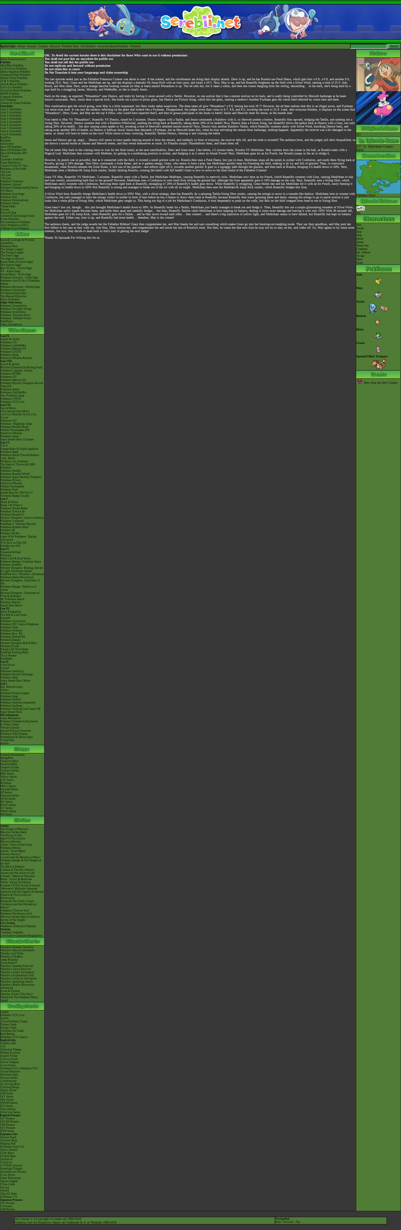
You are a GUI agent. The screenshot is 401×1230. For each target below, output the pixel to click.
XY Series (6, 808)
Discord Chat (8, 212)
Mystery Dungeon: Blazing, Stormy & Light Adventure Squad (21, 569)
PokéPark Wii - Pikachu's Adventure (22, 574)
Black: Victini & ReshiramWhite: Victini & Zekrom (16, 881)
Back (278, 1221)
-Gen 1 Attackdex (11, 109)
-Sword (4, 1187)
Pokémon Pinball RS (12, 636)
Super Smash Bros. (11, 712)
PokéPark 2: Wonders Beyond (18, 524)
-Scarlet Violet (9, 1055)
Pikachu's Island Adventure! (17, 972)
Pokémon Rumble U (12, 514)
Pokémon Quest (9, 436)
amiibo (4, 743)
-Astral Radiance (10, 1071)
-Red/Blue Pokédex (11, 65)
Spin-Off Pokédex (11, 146)
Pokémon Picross (10, 480)
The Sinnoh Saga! (11, 265)
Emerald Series (9, 789)
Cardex (4, 156)
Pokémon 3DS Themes (14, 733)
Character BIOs (9, 761)
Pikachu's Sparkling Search (16, 981)
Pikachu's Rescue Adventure (17, 950)
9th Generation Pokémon (15, 222)
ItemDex (5, 137)
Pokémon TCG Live (12, 401)
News (3, 59)
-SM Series (6, 1093)
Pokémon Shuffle (10, 470)
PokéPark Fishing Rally (14, 652)
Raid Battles (7, 1033)
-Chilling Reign (9, 1087)
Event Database (9, 219)
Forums (31, 46)
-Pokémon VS (8, 1196)
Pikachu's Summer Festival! (17, 966)
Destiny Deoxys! (10, 854)
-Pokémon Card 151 (12, 1146)
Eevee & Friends (10, 991)
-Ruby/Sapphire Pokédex (15, 71)
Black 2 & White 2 (11, 505)
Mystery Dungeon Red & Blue (18, 643)
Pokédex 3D (7, 530)
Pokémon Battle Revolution (17, 577)
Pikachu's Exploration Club (17, 975)
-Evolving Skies (10, 1084)
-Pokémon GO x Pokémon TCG (19, 1068)
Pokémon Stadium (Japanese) (17, 702)
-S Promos (6, 1206)
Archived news (17, 59)
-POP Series (7, 1131)
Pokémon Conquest (12, 520)
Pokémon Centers (10, 184)
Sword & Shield (9, 364)
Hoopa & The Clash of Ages (17, 901)
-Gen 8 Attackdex (11, 131)
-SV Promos (7, 1118)
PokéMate (6, 658)
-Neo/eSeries (8, 1109)
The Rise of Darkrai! (12, 866)
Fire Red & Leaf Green (13, 614)
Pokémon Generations (13, 305)
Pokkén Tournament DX (14, 430)
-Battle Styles (8, 1090)
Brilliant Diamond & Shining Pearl (21, 367)
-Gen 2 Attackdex (11, 112)
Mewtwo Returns (10, 841)
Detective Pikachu (11, 433)
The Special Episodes (13, 293)
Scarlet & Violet (9, 339)
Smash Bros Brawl (11, 605)
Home (21, 46)
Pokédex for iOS (10, 546)
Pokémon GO (8, 342)
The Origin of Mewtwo (14, 829)
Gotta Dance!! (8, 962)
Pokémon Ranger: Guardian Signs (20, 561)
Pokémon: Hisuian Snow (15, 315)
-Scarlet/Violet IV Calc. (14, 165)
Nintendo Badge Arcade (14, 495)
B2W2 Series (8, 805)
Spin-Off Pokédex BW (13, 153)
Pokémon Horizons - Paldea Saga (20, 286)
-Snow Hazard (8, 1149)
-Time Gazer (7, 1184)
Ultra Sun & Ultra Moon (14, 411)
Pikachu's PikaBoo (11, 956)
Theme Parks (8, 206)
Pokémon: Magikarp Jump (16, 423)
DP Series (6, 792)
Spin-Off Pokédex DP (13, 150)
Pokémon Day (8, 197)
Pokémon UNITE (10, 351)
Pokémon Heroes (10, 847)
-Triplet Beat (8, 1156)
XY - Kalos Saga (10, 271)
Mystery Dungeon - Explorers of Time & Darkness (19, 594)
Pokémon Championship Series (19, 187)
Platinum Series (9, 795)
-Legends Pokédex (11, 96)
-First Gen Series (10, 1112)
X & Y (4, 445)
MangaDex (6, 758)
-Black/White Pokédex (14, 78)
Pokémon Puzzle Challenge (16, 674)
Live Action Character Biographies (21, 935)
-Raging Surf (8, 1143)
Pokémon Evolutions (13, 312)
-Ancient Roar (8, 1140)
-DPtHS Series (9, 1102)
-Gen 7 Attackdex (11, 128)
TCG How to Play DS (13, 542)
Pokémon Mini (9, 677)
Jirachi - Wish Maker (12, 851)
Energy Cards (8, 1027)
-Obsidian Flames (11, 1049)
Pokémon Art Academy (14, 461)
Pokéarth (135, 46)
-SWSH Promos (9, 1121)
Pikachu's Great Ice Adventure (18, 978)
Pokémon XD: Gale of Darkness (19, 624)
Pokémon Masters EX (13, 348)
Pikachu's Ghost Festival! (15, 969)
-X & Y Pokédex (10, 81)
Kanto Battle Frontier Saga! (16, 261)
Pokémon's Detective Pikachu (18, 926)
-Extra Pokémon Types (14, 1021)
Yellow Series (8, 776)
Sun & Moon (8, 408)
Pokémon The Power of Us (16, 913)
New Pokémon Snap (12, 395)
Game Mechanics (10, 162)
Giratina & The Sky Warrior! (17, 869)
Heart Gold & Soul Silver (15, 558)
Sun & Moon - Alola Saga (15, 274)
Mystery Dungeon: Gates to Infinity (22, 517)
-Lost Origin (8, 1065)
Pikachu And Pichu (11, 953)
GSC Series (7, 779)
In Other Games (9, 724)
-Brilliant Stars (9, 1074)
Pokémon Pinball (10, 699)
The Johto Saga (9, 255)
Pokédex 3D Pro (10, 533)
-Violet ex (6, 1162)
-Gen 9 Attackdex (11, 134)
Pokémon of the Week (13, 168)
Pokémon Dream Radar (14, 508)
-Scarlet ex (6, 1159)
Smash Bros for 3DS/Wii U (16, 492)
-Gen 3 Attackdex (11, 115)
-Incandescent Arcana (13, 1171)
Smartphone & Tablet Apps (16, 737)
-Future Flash (8, 1137)
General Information (12, 754)
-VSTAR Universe (11, 1165)
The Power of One (11, 835)
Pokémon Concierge (12, 193)
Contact (43, 46)
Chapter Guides (9, 767)
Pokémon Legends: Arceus (16, 370)
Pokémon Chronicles (12, 290)
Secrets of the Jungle (12, 919)
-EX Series (6, 1106)
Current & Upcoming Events (17, 215)
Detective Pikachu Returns (16, 358)
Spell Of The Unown (12, 838)
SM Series (6, 814)
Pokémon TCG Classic (14, 1037)
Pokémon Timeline (11, 181)
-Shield (4, 1190)
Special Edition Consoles (15, 730)
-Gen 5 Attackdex (11, 121)
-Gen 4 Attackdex (11, 118)
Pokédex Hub (70, 46)
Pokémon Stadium (11, 705)
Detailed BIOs (9, 764)
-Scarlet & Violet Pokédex (15, 103)
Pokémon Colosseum (13, 621)
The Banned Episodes (13, 296)
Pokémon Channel (11, 630)
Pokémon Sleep (9, 354)
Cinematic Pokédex (11, 159)
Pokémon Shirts (9, 203)
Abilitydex (7, 143)
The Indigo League (11, 249)
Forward (288, 1221)
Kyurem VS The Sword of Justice (20, 885)
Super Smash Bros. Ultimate (17, 439)
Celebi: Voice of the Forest (16, 844)
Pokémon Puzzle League (14, 693)
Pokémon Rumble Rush (14, 426)
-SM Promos (7, 1124)
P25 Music (6, 190)
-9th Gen (5, 172)
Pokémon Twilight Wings (16, 308)
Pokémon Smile (9, 389)
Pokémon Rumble (11, 564)
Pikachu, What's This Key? (16, 994)
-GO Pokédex (8, 99)
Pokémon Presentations (14, 200)
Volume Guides (9, 770)
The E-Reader (8, 655)
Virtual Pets (7, 740)
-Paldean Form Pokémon (14, 228)
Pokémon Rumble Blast (14, 527)
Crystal (4, 668)
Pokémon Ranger (10, 639)
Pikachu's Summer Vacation (17, 947)
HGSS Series (8, 798)
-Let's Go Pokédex (11, 87)
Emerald (5, 618)
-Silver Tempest (9, 1062)
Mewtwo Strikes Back (13, 832)
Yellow (4, 690)
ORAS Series (8, 811)
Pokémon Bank (9, 452)
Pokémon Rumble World (15, 473)
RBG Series (7, 773)
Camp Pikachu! (9, 959)
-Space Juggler (9, 1181)
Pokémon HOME (10, 373)
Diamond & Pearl (10, 552)
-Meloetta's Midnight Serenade (18, 888)
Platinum (5, 555)
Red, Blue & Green (11, 686)
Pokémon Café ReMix (13, 345)
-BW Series (7, 1099)
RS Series (6, 783)
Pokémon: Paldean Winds (15, 318)
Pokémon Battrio (10, 602)
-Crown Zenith (9, 1059)
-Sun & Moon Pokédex (14, 84)
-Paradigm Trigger (11, 1168)
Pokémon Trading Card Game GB (20, 708)
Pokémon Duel (9, 489)
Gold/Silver (7, 665)
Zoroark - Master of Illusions (17, 876)
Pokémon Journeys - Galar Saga (19, 277)
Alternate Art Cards (12, 1030)
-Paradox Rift (8, 1043)
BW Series (6, 801)
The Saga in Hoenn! (12, 258)
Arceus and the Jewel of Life (17, 872)
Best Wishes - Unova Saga (16, 268)
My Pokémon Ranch (12, 599)
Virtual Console (9, 727)
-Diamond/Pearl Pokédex (15, 74)
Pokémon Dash (9, 627)
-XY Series (6, 1096)
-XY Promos (7, 1127)
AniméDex (6, 243)
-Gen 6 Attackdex (11, 125)
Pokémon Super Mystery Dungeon (21, 477)
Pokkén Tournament (12, 486)
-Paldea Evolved (10, 1052)
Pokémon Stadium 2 (12, 671)
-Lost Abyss (7, 1174)
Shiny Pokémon (9, 299)
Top (297, 1221)
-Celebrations (8, 1080)
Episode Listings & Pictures (17, 239)
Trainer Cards (8, 1024)
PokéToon (6, 321)
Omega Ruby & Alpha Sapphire (19, 448)
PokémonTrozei (9, 646)
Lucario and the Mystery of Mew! (20, 857)
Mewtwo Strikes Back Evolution (20, 916)
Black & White (9, 502)
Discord (55, 46)
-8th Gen (5, 175)
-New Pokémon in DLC (14, 225)
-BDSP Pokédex (9, 93)
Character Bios (9, 246)
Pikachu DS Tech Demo (14, 649)
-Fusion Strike (9, 1077)
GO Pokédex (88, 46)
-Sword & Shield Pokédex (15, 90)
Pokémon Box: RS (11, 633)
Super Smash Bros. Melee (15, 680)
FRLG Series (8, 786)
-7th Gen (5, 178)
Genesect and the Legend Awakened (22, 891)
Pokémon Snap (9, 696)
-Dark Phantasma (10, 1178)
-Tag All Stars (8, 1193)
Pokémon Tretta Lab (12, 511)
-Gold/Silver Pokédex (13, 68)
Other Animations (11, 324)
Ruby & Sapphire (10, 611)
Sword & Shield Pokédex (113, 46)
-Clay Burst (7, 1153)
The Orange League (12, 252)
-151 (3, 1046)
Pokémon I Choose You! (14, 910)
